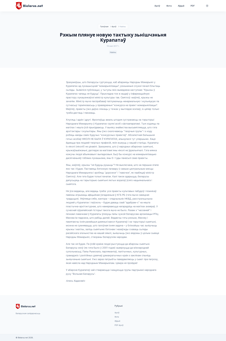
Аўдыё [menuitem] (181, 5)
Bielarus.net (28, 306)
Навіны (113, 52)
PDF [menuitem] (193, 5)
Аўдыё (117, 321)
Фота (117, 317)
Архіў (114, 26)
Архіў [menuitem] (157, 5)
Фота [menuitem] (169, 5)
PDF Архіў (119, 325)
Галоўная (104, 26)
